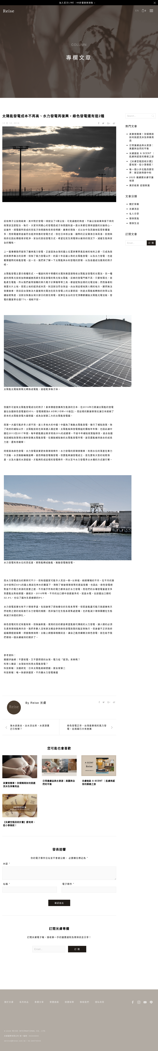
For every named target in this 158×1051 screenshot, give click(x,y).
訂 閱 (77, 949)
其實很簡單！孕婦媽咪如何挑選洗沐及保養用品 (141, 137)
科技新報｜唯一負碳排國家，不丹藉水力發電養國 (31, 672)
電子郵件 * (68, 883)
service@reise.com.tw (15, 1041)
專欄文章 (39, 1001)
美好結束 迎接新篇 (139, 185)
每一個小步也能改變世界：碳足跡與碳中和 (141, 171)
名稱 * (6, 883)
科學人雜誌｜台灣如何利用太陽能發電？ (26, 663)
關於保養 (134, 203)
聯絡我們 (84, 1001)
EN (137, 10)
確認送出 (59, 902)
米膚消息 (134, 208)
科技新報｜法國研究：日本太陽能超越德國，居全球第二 (35, 668)
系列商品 (24, 1001)
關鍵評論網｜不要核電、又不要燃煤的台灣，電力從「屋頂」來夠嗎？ (42, 659)
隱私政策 (99, 1001)
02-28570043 (34, 1041)
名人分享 (134, 213)
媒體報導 (69, 1001)
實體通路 (54, 1001)
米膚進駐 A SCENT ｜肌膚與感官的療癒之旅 (142, 155)
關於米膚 (9, 1001)
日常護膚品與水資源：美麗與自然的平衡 (141, 147)
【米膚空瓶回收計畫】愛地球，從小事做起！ (141, 163)
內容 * (6, 863)
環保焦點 (134, 218)
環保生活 (134, 223)
